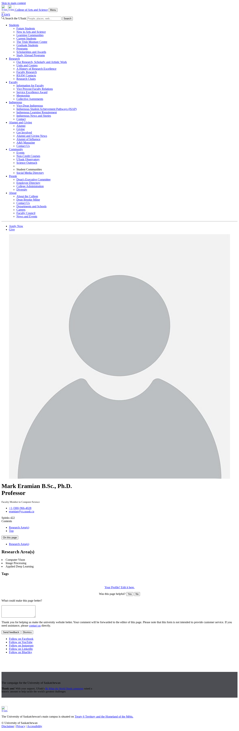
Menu (53, 10)
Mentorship (23, 95)
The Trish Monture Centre (31, 41)
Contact (21, 119)
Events (20, 152)
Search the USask (15, 18)
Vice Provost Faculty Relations (34, 88)
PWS (5, 14)
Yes (130, 594)
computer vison (40, 581)
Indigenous (15, 102)
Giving (20, 129)
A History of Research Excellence (36, 68)
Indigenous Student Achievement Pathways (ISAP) (46, 109)
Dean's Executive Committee (33, 179)
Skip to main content (13, 3)
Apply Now (16, 226)
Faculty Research (26, 72)
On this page (10, 537)
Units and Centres (27, 65)
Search (67, 18)
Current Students (26, 38)
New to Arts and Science (31, 31)
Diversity (21, 189)
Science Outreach (26, 162)
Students (14, 25)
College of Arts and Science (31, 9)
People (13, 176)
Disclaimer (7, 726)
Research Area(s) (19, 527)
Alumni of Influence (28, 139)
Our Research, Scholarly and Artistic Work (41, 62)
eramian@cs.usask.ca (21, 511)
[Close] (2, 12)
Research (14, 58)
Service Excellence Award (31, 92)
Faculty (13, 82)
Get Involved (24, 132)
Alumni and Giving (20, 122)
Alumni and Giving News (31, 135)
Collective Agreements (29, 99)
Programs (22, 48)
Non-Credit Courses (28, 156)
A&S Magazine (25, 142)
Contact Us (23, 146)
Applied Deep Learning (16, 581)
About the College (27, 196)
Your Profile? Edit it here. (120, 587)
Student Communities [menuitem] (29, 169)
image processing (59, 581)
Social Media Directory (30, 172)
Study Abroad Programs (30, 55)
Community (16, 149)
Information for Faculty (30, 85)
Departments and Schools (31, 206)
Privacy (20, 726)
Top (11, 530)
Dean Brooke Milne (28, 199)
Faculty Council (25, 213)
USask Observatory (28, 159)
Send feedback (11, 632)
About (12, 192)
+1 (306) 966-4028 (20, 508)
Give (12, 229)
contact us (35, 625)
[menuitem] (123, 40)
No (137, 594)
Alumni (20, 125)
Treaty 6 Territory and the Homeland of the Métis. (104, 716)
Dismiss (27, 632)
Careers (20, 209)
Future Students (25, 28)
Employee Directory (28, 182)
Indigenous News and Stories (33, 115)
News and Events (26, 216)
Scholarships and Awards (31, 52)
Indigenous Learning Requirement (36, 112)
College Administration (30, 186)
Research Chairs (26, 78)
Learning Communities (30, 35)
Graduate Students (27, 45)
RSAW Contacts (26, 75)
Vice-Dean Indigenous (29, 105)
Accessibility (34, 726)
